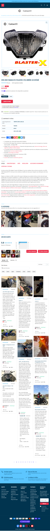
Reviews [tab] (4, 260)
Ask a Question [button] (32, 251)
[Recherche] (41, 5)
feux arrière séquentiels (29, 195)
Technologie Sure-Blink (13, 152)
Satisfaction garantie (17, 157)
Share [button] (5, 324)
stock (8, 271)
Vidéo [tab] (18, 163)
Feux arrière (7, 15)
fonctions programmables (16, 151)
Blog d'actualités (14, 494)
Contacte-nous (14, 489)
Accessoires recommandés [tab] (36, 163)
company (18, 271)
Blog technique (14, 499)
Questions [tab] (12, 260)
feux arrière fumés (5, 195)
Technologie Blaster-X (15, 146)
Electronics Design (25, 497)
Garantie (6, 157)
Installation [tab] (25, 163)
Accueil (2, 15)
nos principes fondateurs (20, 192)
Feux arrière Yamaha (14, 15)
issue (34, 271)
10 (33, 462)
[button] (10, 326)
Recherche (13, 497)
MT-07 (20, 15)
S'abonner (44, 503)
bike (3, 271)
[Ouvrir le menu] (2, 5)
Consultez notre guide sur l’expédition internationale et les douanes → (30, 1)
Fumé (11, 96)
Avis (12, 496)
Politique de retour (34, 496)
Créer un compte (5, 491)
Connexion (3, 489)
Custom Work (24, 492)
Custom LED (20, 529)
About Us (23, 491)
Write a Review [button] (44, 251)
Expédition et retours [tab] (6, 166)
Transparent (4, 96)
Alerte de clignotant (5, 187)
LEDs (24, 271)
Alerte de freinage (38, 146)
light (13, 271)
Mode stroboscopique (15, 147)
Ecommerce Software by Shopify (29, 529)
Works (29, 271)
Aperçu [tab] (3, 163)
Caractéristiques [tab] (11, 163)
